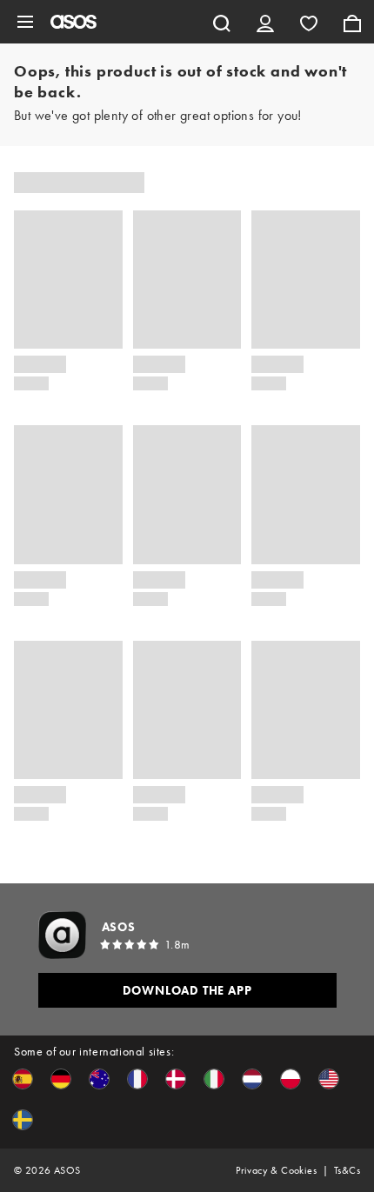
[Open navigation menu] (25, 21)
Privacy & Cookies (276, 1170)
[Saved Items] (309, 21)
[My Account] (265, 21)
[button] (22, 1079)
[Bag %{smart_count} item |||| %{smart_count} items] (352, 21)
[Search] (222, 21)
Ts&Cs (347, 1170)
